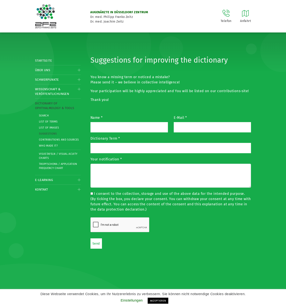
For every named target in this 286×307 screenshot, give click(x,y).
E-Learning (44, 180)
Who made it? (48, 145)
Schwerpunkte (47, 79)
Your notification (106, 159)
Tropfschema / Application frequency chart (58, 166)
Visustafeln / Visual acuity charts (58, 156)
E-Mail (180, 117)
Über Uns (42, 70)
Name (96, 117)
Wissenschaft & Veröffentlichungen (52, 91)
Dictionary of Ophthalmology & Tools (54, 105)
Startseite (43, 60)
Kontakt (41, 189)
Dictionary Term (105, 138)
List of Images (49, 127)
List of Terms (48, 121)
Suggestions (48, 133)
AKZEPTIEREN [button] (158, 300)
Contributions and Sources (59, 139)
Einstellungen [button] (132, 300)
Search (44, 115)
